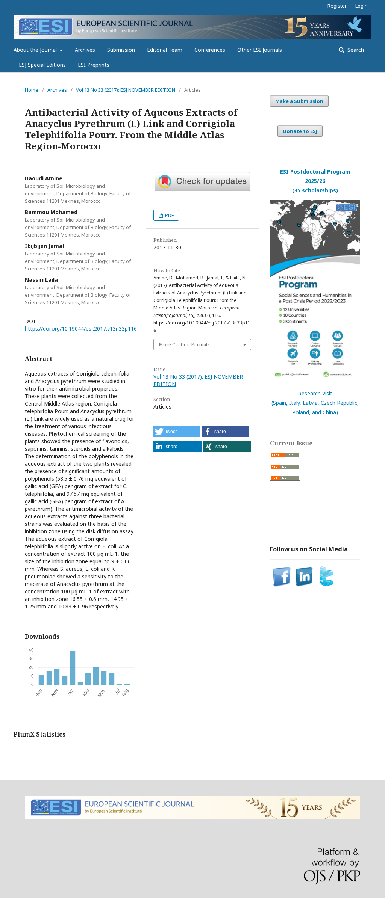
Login (361, 5)
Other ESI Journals (259, 49)
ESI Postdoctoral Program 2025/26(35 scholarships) (315, 181)
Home (31, 89)
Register (337, 5)
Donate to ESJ (300, 131)
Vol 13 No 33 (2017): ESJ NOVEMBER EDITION (125, 89)
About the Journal (36, 49)
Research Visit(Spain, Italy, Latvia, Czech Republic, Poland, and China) (315, 403)
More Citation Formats (184, 344)
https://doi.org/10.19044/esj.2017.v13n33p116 (81, 328)
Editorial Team (164, 49)
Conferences (209, 49)
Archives (85, 49)
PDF (169, 215)
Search (355, 49)
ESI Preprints (93, 64)
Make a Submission (299, 101)
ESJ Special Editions (42, 64)
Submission (121, 49)
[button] (176, 431)
